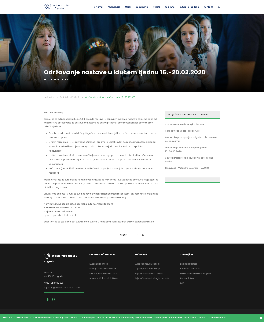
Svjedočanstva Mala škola (149, 273)
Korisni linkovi (187, 278)
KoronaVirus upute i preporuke (182, 130)
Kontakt (208, 7)
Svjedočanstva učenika (147, 263)
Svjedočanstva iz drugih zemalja (152, 278)
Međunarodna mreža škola (103, 273)
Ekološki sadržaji (188, 263)
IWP (182, 283)
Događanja (142, 7)
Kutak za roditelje (189, 7)
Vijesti (156, 7)
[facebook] (48, 299)
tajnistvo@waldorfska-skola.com (62, 287)
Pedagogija (114, 7)
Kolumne (169, 7)
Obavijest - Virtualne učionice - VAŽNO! (187, 168)
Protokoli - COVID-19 (56, 79)
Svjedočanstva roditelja (147, 268)
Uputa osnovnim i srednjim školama (185, 124)
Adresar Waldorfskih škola (103, 278)
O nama (98, 7)
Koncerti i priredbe (190, 268)
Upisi (128, 7)
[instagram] (53, 299)
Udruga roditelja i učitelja (102, 268)
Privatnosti (221, 317)
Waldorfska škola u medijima (195, 273)
